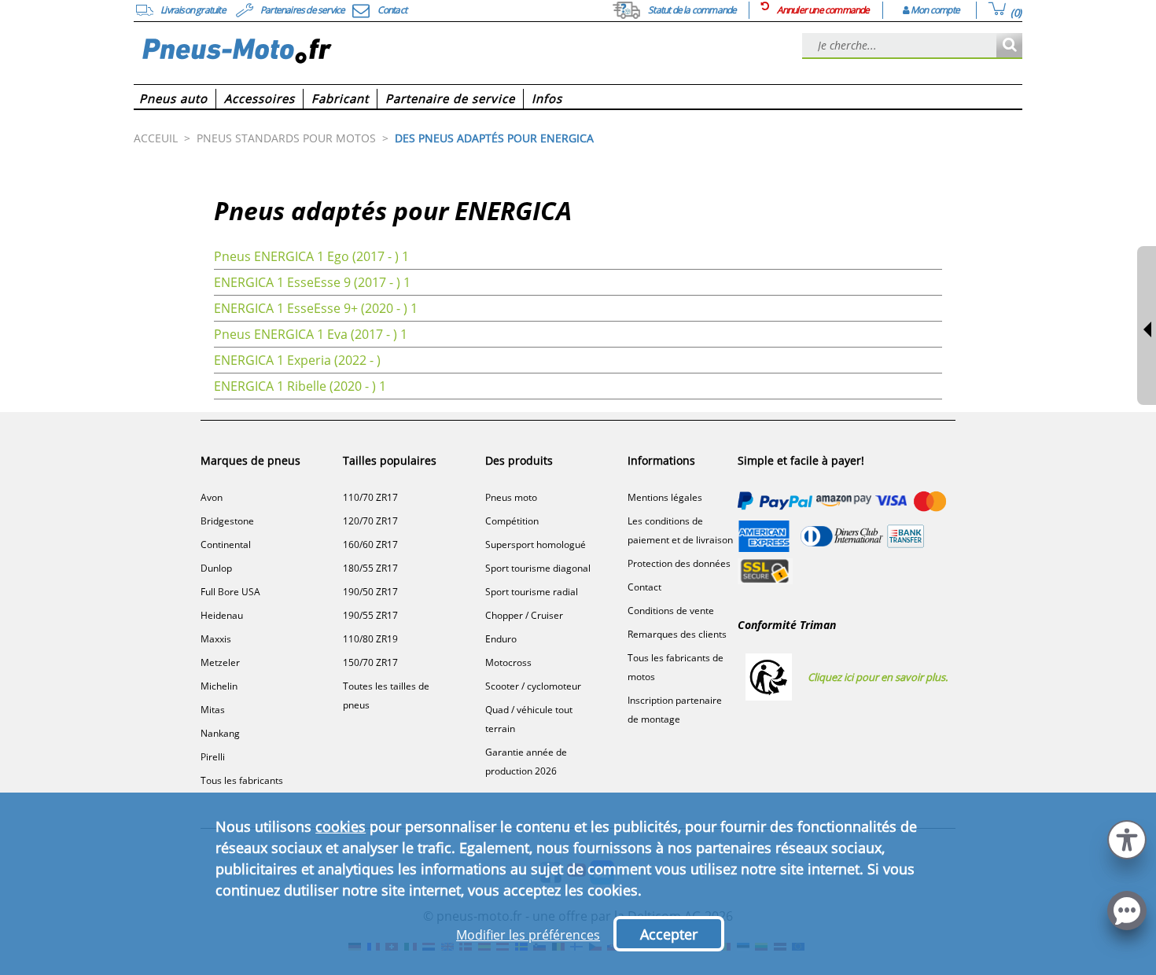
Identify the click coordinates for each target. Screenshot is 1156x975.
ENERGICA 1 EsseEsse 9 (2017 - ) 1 (312, 282)
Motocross (508, 662)
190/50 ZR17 (370, 591)
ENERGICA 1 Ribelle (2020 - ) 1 (300, 386)
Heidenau (222, 615)
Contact (644, 587)
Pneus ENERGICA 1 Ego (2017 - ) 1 (311, 256)
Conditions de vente (671, 610)
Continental (226, 544)
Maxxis (216, 639)
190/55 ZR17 (370, 615)
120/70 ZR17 (370, 521)
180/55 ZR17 (370, 568)
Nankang (220, 733)
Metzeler (220, 662)
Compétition (512, 521)
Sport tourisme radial (531, 591)
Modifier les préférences (528, 935)
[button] (1127, 837)
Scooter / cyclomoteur (533, 686)
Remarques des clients (677, 634)
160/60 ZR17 (370, 544)
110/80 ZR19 (370, 639)
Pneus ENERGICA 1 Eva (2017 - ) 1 (310, 334)
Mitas (213, 709)
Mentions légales (665, 497)
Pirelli (213, 756)
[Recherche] (1009, 46)
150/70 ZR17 (370, 662)
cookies (340, 826)
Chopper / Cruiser (524, 615)
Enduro (501, 639)
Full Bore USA (230, 591)
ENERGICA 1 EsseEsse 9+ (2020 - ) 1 (316, 308)
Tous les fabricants (242, 780)
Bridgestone (227, 521)
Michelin (219, 686)
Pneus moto (511, 497)
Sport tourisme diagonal (538, 568)
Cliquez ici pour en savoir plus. (878, 677)
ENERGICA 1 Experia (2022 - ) (297, 360)
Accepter (669, 934)
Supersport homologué (535, 544)
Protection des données (679, 563)
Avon (212, 497)
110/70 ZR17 (370, 497)
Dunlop (216, 568)
